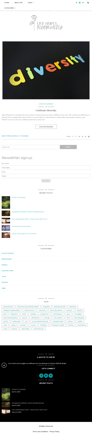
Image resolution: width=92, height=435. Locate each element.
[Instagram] (80, 3)
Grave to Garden (19, 197)
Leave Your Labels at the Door (24, 233)
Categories (9, 8)
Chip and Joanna (29, 310)
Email (3, 172)
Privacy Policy (54, 431)
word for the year (39, 329)
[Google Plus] (76, 136)
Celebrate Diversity (46, 110)
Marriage (46, 318)
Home (6, 2)
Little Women (35, 318)
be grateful (46, 306)
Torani (5, 329)
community (42, 310)
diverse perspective (56, 310)
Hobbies (5, 265)
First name (5, 163)
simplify (79, 321)
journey (24, 318)
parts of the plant (79, 318)
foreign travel (44, 314)
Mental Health (7, 259)
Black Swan (73, 306)
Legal (3, 288)
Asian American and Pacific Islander (28, 306)
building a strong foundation (11, 310)
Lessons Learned (46, 104)
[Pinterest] (83, 3)
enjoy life (79, 310)
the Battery (43, 325)
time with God (82, 325)
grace (68, 314)
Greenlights (78, 314)
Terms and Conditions (40, 431)
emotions (69, 310)
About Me (18, 2)
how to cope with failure (10, 318)
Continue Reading (46, 126)
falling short (14, 314)
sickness (70, 321)
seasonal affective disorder (40, 321)
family (24, 314)
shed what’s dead (58, 321)
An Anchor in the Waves (21, 226)
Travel (4, 276)
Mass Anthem (58, 318)
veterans (14, 329)
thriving (71, 325)
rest (26, 321)
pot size (5, 321)
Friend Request (57, 314)
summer (33, 325)
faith (4, 314)
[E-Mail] (88, 136)
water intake (25, 329)
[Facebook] (76, 3)
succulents (23, 325)
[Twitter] (79, 136)
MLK (68, 318)
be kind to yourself (59, 306)
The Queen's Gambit (58, 325)
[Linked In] (85, 136)
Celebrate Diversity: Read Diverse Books (28, 212)
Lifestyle (5, 282)
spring (13, 325)
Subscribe (46, 181)
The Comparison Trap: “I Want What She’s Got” (30, 219)
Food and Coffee (7, 270)
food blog (33, 314)
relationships (16, 321)
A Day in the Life (8, 306)
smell (5, 325)
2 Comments (24, 136)
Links (30, 2)
